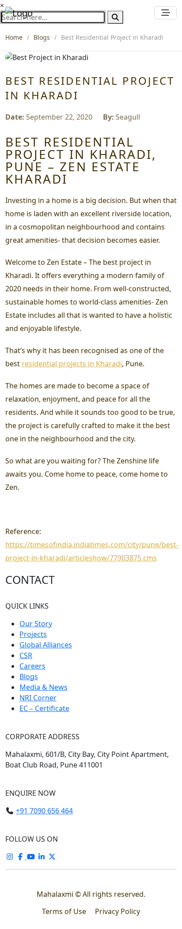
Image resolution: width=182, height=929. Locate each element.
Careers (32, 666)
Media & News (43, 687)
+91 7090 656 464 (44, 811)
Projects (33, 634)
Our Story (35, 623)
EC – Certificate (44, 708)
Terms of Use (65, 911)
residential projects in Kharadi (72, 364)
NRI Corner (38, 698)
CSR (25, 655)
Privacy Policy (117, 911)
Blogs (42, 37)
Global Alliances (45, 645)
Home (14, 37)
